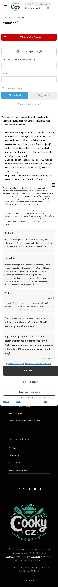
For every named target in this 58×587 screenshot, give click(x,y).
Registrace (43, 95)
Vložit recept (42, 4)
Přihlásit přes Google (31, 51)
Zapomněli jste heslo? (29, 104)
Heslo (4, 73)
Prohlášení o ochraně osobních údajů (24, 420)
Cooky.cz (10, 556)
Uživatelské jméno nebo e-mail (18, 59)
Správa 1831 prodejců (15, 363)
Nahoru (30, 581)
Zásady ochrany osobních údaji (21, 406)
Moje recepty (14, 462)
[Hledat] (46, 8)
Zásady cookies (15, 413)
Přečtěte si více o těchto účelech (38, 363)
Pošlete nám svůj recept (18, 470)
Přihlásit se (13, 448)
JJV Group (35, 556)
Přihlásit (31, 4)
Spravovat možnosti (29, 392)
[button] (53, 184)
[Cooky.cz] (15, 6)
